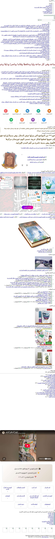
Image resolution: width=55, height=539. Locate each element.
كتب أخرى (37, 25)
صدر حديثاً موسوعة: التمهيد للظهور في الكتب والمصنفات (34, 366)
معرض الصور (12, 31)
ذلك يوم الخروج (44, 249)
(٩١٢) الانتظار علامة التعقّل (41, 300)
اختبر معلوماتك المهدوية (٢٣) (29, 91)
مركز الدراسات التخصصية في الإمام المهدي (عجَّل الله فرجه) (21, 278)
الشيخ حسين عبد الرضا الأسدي (34, 159)
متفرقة (22, 36)
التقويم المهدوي (45, 54)
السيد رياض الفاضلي (42, 294)
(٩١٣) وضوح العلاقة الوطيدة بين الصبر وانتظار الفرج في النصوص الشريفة (31, 296)
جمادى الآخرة (22, 55)
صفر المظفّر (40, 55)
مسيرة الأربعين (48, 8)
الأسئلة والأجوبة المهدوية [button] (43, 77)
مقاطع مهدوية (18, 75)
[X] (51, 15)
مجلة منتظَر (46, 47)
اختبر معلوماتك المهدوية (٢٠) (22, 89)
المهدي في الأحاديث (13, 71)
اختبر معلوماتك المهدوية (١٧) (17, 88)
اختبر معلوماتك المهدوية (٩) (32, 42)
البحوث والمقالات (28, 25)
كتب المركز (45, 25)
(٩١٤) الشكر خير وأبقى (42, 291)
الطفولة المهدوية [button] (45, 92)
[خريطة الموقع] (44, 15)
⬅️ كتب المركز (51, 513)
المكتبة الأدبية (43, 28)
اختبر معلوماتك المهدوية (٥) (36, 40)
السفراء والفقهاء (16, 35)
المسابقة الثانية (38, 53)
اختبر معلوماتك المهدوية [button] (43, 81)
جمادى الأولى (28, 55)
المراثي (26, 31)
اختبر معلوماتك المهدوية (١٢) (40, 43)
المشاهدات (29, 276)
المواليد (20, 31)
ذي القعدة (36, 57)
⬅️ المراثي (52, 518)
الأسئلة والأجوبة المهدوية (43, 33)
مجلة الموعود (49, 6)
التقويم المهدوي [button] (45, 100)
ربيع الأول (34, 55)
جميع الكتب (28, 28)
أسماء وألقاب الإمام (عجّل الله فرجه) (46, 394)
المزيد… (36, 44)
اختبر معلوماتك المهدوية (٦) (23, 40)
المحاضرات (33, 31)
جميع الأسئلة (16, 36)
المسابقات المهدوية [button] (44, 97)
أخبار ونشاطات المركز (42, 50)
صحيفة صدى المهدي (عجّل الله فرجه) (43, 7)
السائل (49, 278)
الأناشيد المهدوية (28, 47)
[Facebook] (54, 15)
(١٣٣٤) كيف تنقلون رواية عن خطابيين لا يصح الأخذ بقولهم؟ (34, 275)
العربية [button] (50, 0)
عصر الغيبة (45, 36)
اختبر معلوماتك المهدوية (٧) (10, 40)
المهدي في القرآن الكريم (16, 25)
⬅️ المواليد (52, 520)
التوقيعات (9, 27)
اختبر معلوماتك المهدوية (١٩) (36, 89)
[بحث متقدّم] (40, 20)
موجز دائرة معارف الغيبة (49, 389)
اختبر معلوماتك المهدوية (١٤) (12, 43)
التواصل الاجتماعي (47, 13)
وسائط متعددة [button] (46, 74)
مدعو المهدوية (29, 36)
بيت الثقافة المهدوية (47, 11)
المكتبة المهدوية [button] (45, 70)
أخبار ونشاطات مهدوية (10, 50)
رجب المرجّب (15, 55)
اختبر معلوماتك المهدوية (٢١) (8, 89)
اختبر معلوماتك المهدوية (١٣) (26, 43)
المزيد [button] (47, 59)
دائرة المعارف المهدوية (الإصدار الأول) (36, 157)
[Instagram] (50, 15)
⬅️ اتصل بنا (52, 524)
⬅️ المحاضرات (51, 517)
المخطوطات (23, 73)
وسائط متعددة (46, 29)
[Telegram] (53, 15)
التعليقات (20, 276)
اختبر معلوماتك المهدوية (43, 37)
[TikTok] (45, 15)
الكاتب (49, 294)
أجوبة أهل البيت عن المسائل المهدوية (46, 383)
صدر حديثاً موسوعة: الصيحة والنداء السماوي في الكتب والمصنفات (32, 326)
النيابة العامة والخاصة (50, 391)
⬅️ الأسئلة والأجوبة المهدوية (48, 521)
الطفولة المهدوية (45, 46)
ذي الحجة (32, 57)
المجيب (38, 278)
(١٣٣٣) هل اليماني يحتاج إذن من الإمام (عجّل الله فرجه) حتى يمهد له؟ (32, 279)
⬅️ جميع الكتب (51, 516)
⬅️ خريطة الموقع (51, 522)
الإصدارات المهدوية (21, 50)
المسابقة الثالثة (30, 53)
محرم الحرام (46, 55)
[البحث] (39, 20)
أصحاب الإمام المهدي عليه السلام (29, 35)
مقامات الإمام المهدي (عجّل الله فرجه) (46, 392)
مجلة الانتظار (49, 10)
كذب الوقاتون (9, 214)
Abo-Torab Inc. (45, 536)
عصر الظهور (37, 36)
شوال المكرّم (42, 57)
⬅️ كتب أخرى (51, 514)
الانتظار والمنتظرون (43, 35)
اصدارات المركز (31, 50)
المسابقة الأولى (45, 53)
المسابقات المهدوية (44, 51)
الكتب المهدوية (51, 374)
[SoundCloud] (47, 15)
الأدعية (46, 31)
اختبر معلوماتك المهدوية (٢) (29, 39)
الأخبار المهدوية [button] (45, 95)
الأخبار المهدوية (45, 48)
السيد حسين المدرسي (42, 250)
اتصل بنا (47, 58)
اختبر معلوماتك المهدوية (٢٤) (15, 91)
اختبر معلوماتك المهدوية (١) (42, 39)
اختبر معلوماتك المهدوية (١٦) (31, 88)
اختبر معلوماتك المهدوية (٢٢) (42, 91)
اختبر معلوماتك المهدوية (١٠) (19, 42)
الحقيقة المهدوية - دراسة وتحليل (25, 214)
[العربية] (53, 67)
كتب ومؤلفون (51, 395)
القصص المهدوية (37, 47)
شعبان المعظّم (8, 55)
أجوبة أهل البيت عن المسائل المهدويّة (33, 27)
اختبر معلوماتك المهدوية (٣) (16, 39)
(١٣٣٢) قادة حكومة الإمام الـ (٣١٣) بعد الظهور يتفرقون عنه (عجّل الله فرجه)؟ (30, 283)
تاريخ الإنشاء (43, 276)
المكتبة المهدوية (45, 24)
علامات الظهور (6, 35)
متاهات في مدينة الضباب (44, 214)
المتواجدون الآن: (51, 372)
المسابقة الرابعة (23, 53)
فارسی (50, 4)
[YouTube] (48, 15)
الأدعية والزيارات (18, 27)
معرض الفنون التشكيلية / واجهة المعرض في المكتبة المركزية (33, 270)
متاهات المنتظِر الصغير (42, 346)
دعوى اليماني (35, 28)
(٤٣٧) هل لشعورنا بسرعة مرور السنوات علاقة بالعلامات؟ (34, 148)
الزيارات (41, 31)
